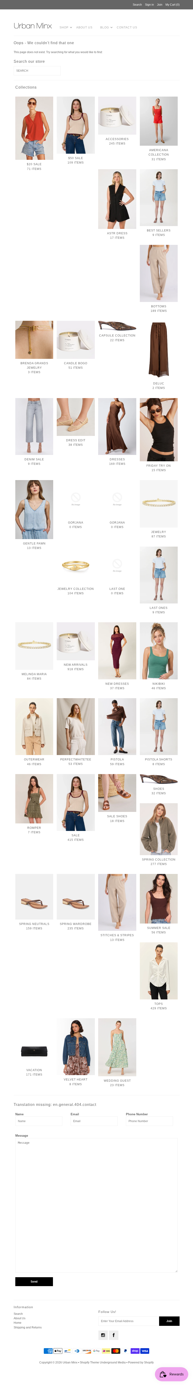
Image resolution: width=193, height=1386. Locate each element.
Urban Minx (70, 1362)
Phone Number (137, 1114)
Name (19, 1114)
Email (75, 1114)
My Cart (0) (172, 4)
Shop (64, 27)
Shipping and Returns (28, 1327)
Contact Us (127, 27)
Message (21, 1135)
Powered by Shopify (141, 1362)
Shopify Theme (89, 1362)
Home (17, 1322)
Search (18, 1314)
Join (159, 4)
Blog (104, 27)
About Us (84, 27)
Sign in (149, 4)
